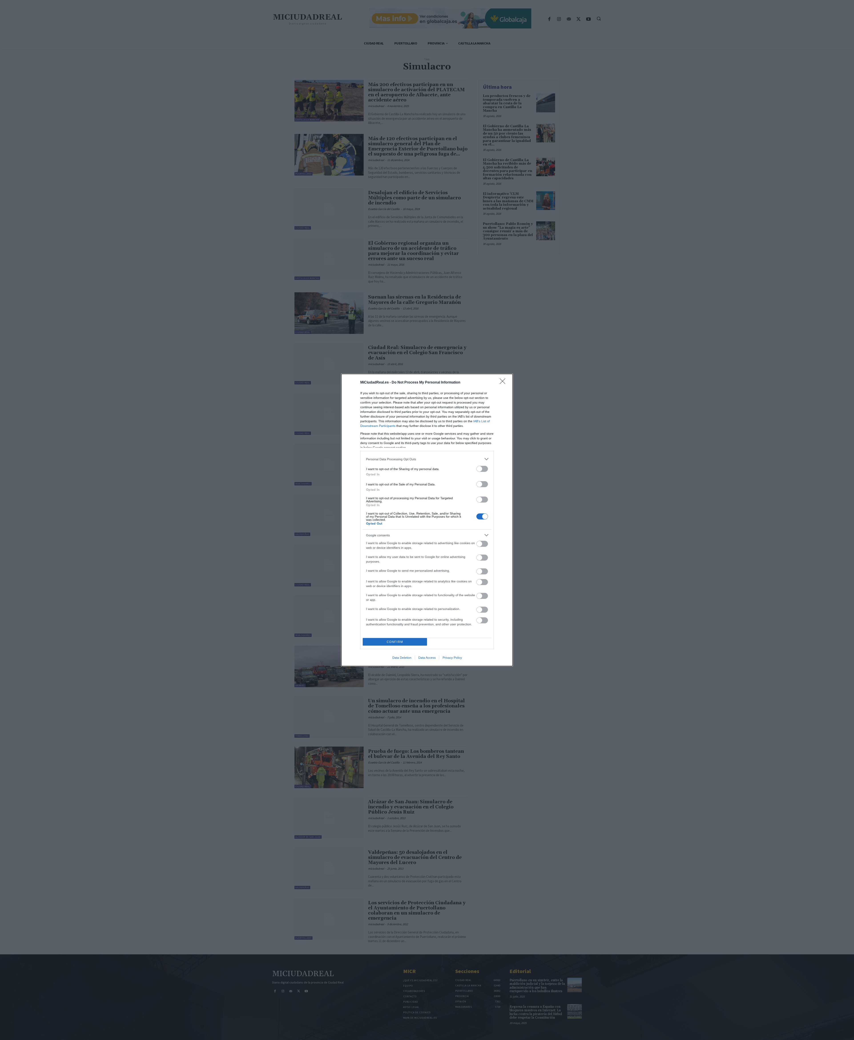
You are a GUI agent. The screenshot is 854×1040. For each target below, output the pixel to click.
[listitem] (427, 459)
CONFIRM (395, 642)
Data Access (427, 657)
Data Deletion (401, 657)
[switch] (482, 469)
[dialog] (427, 520)
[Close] (504, 382)
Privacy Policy (452, 657)
